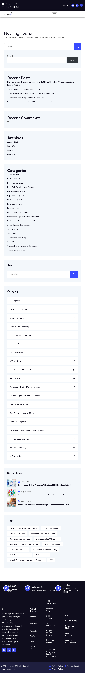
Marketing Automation (69, 634)
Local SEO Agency (14, 200)
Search (10, 56)
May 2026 (11, 154)
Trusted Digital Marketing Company (22, 246)
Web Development (51, 624)
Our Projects (33, 630)
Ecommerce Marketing (51, 641)
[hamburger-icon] (54, 14)
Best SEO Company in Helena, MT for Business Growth (30, 102)
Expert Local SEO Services (47, 539)
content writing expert (16, 191)
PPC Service (70, 616)
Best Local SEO (13, 179)
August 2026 (12, 142)
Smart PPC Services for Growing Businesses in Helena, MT (44, 504)
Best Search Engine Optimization (24, 544)
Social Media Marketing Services (20, 242)
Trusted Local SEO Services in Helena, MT (24, 89)
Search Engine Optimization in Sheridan (27, 560)
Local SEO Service (50, 610)
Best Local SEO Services (20, 539)
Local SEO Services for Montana (23, 528)
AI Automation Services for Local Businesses (51, 652)
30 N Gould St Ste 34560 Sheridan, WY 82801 (71, 590)
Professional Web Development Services (24, 221)
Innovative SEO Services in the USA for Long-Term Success (44, 495)
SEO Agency (12, 229)
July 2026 (11, 146)
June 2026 (11, 150)
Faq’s (32, 636)
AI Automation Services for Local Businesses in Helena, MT (31, 93)
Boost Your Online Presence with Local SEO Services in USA (44, 485)
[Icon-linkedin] (81, 5)
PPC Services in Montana (17, 212)
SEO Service (49, 617)
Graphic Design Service (49, 633)
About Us (33, 616)
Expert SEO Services (52, 544)
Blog (32, 641)
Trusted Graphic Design (17, 250)
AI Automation (13, 174)
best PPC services (17, 533)
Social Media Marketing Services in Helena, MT (26, 97)
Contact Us (33, 647)
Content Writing (71, 621)
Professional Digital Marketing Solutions (23, 216)
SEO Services (12, 233)
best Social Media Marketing (45, 549)
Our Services (33, 623)
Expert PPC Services (18, 549)
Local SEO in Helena (15, 204)
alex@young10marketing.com (43, 590)
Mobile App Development (70, 642)
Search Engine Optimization (18, 225)
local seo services (14, 208)
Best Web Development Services (21, 187)
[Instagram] (77, 5)
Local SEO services (51, 528)
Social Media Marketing (16, 237)
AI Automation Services (20, 555)
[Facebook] (72, 5)
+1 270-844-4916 (12, 590)
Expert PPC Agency (15, 195)
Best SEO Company (15, 183)
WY (51, 560)
